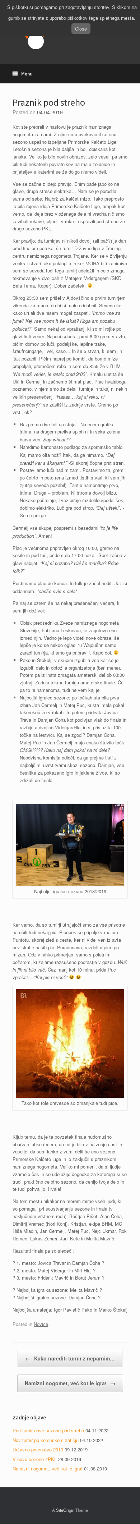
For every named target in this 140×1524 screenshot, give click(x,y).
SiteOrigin (65, 1510)
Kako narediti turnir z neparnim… (70, 1358)
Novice (41, 1324)
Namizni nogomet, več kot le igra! (70, 1383)
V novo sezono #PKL (35, 1459)
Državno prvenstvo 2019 (38, 1449)
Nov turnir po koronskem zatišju (46, 1440)
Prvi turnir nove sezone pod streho (48, 1430)
